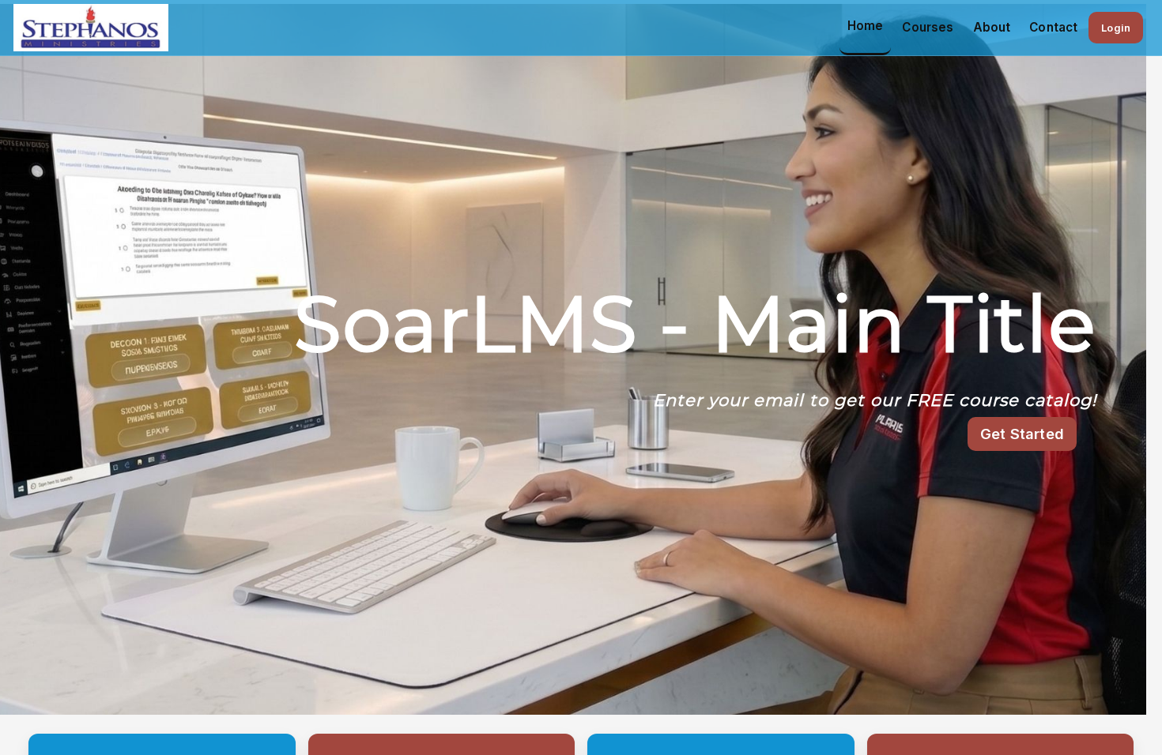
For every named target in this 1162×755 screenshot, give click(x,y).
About (992, 27)
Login (1115, 27)
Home (865, 25)
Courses (927, 27)
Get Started (1022, 433)
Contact (1053, 27)
